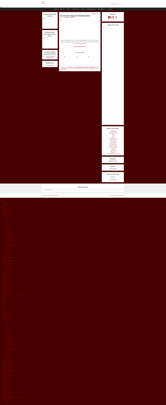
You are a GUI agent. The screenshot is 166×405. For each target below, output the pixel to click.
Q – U (7, 222)
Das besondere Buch (113, 133)
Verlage (5, 274)
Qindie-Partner (76, 9)
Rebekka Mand (76, 68)
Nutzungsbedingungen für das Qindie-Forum (14, 294)
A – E (7, 217)
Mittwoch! (6, 282)
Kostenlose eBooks (113, 144)
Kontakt (5, 205)
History (67, 68)
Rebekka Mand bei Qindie (80, 46)
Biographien (113, 130)
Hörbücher (8, 238)
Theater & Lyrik (113, 152)
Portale (5, 269)
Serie (84, 68)
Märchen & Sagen (113, 145)
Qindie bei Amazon (49, 65)
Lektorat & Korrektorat (9, 267)
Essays (113, 135)
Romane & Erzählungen (113, 147)
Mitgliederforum (101, 9)
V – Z (7, 223)
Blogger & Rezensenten (9, 260)
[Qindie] (83, 7)
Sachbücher (113, 149)
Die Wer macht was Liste (9, 203)
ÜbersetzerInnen (8, 275)
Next (98, 13)
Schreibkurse (7, 270)
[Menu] (42, 2)
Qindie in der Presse (8, 287)
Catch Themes (121, 195)
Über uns (62, 9)
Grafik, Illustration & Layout (10, 264)
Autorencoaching (8, 259)
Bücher (68, 9)
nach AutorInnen (7, 215)
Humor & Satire (113, 140)
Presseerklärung (7, 285)
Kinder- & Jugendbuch (113, 142)
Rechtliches (110, 9)
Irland (70, 68)
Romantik (81, 68)
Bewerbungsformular (91, 9)
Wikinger (87, 68)
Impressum (6, 297)
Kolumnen (6, 280)
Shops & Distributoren (9, 272)
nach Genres (7, 225)
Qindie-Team (72, 17)
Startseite (56, 9)
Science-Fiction (113, 150)
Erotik (113, 134)
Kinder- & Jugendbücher (11, 240)
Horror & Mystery (113, 139)
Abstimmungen (7, 292)
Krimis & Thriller (9, 242)
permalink (63, 69)
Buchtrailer (6, 262)
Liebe (72, 68)
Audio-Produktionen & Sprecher (11, 257)
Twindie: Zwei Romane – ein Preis (113, 153)
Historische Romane (113, 138)
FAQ (5, 201)
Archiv (83, 9)
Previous (93, 13)
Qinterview (6, 284)
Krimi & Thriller (113, 143)
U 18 (7, 253)
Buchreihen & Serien (113, 131)
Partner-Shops (7, 277)
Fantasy (113, 137)
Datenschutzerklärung (9, 299)
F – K (7, 218)
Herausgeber (7, 265)
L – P (7, 220)
